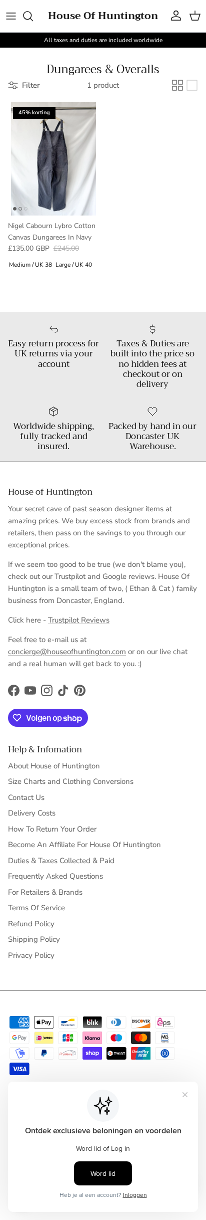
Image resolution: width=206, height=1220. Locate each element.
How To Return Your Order (52, 829)
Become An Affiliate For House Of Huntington (84, 845)
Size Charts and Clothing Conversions (71, 781)
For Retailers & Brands (45, 892)
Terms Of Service (36, 908)
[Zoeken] (33, 16)
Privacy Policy (31, 955)
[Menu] (11, 16)
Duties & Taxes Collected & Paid (61, 861)
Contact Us (26, 797)
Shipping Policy (34, 939)
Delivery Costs (32, 813)
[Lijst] (192, 85)
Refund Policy (31, 924)
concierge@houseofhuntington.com (67, 652)
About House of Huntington (54, 766)
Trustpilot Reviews (79, 620)
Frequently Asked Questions (55, 876)
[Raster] (178, 85)
